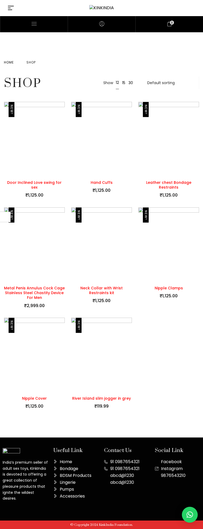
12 (117, 82)
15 (123, 82)
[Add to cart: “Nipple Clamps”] (197, 244)
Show (108, 82)
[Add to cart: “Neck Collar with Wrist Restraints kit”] (130, 244)
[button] (190, 515)
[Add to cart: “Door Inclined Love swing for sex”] (63, 139)
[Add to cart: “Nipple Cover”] (63, 355)
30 (130, 82)
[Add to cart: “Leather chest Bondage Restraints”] (197, 139)
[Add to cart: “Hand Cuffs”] (130, 139)
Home (9, 62)
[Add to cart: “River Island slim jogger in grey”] (130, 355)
